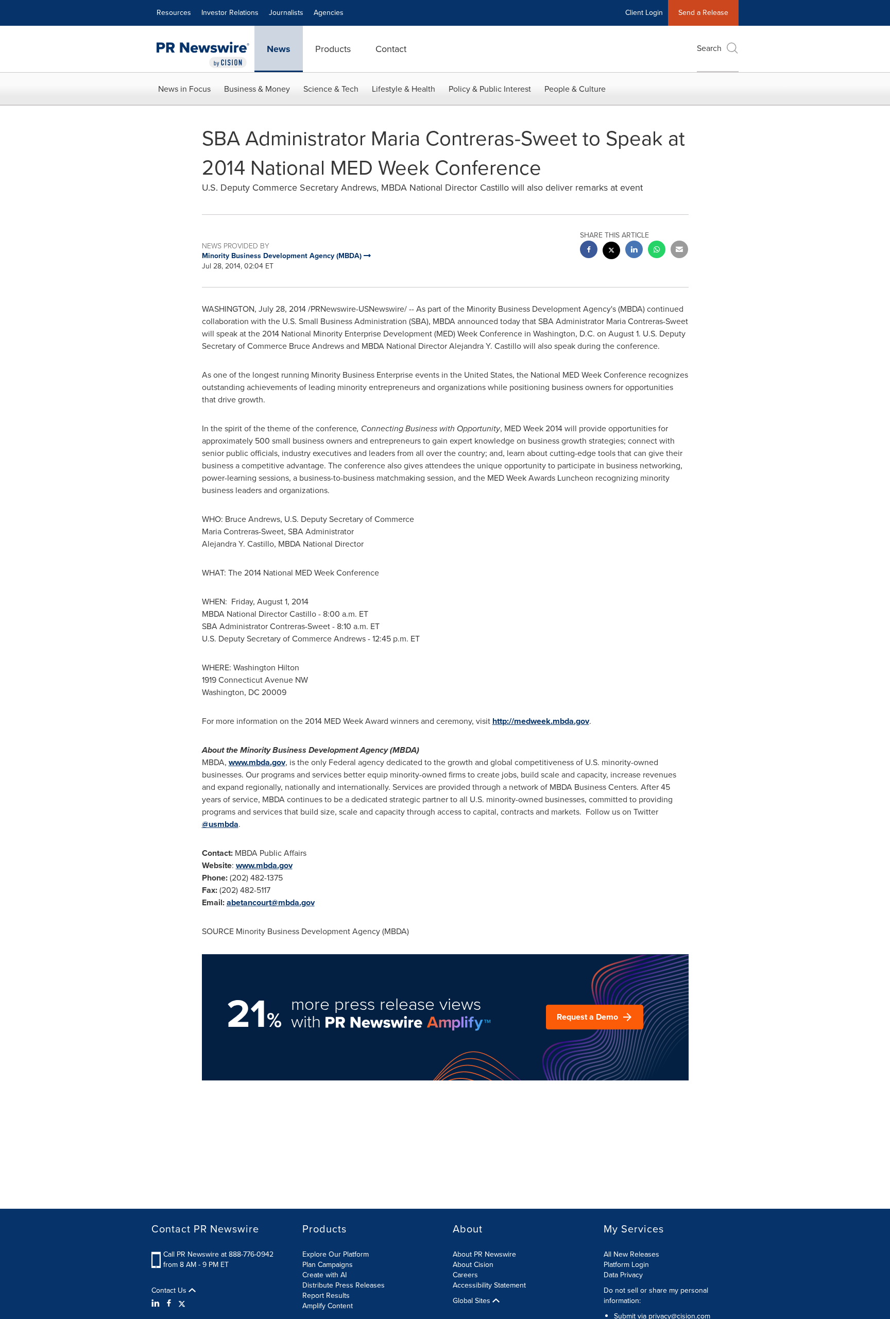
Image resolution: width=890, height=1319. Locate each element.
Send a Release (703, 12)
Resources (174, 12)
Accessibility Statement (489, 1285)
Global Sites (472, 1301)
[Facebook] (169, 1303)
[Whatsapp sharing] (656, 251)
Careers (465, 1275)
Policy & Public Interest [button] (490, 89)
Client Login (644, 12)
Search (709, 48)
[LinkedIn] (156, 1303)
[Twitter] (182, 1303)
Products (333, 49)
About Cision (473, 1264)
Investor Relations (230, 12)
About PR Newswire (484, 1254)
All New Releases (631, 1254)
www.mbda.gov (257, 762)
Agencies (329, 12)
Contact (390, 49)
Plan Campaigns (327, 1264)
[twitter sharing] (611, 252)
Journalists (286, 12)
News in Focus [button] (184, 89)
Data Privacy (623, 1275)
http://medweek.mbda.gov (540, 721)
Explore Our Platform (335, 1254)
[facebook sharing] (588, 251)
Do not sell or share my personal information (656, 1295)
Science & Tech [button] (330, 89)
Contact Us (170, 1291)
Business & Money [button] (257, 89)
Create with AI (324, 1275)
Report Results (326, 1295)
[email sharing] (679, 251)
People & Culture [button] (575, 89)
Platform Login (626, 1264)
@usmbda (220, 824)
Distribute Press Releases (343, 1285)
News (278, 49)
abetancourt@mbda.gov (271, 902)
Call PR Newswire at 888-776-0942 (218, 1254)
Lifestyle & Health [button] (403, 89)
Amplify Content (327, 1305)
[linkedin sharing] (634, 251)
